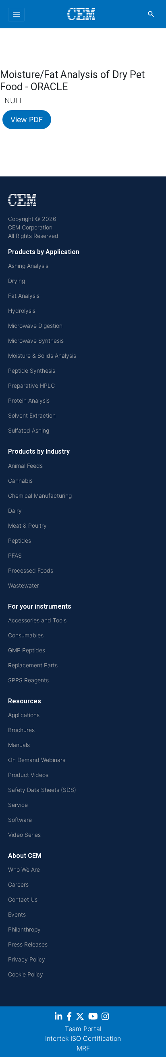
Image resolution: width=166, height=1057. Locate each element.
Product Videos (28, 774)
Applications (23, 714)
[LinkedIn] (59, 1017)
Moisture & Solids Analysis (42, 355)
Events (17, 914)
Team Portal (83, 1029)
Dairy (15, 510)
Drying (16, 280)
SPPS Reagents (28, 680)
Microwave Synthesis (36, 340)
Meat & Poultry (27, 525)
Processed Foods (30, 570)
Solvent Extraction (32, 415)
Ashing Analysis (28, 265)
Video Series (24, 834)
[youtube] (94, 1017)
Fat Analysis (23, 295)
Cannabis (20, 480)
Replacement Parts (33, 665)
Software (20, 819)
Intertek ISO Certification (83, 1038)
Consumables (26, 635)
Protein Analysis (29, 400)
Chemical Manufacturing (40, 495)
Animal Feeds (25, 465)
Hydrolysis (21, 310)
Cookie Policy (25, 974)
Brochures (21, 729)
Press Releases (28, 944)
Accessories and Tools (37, 620)
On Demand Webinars (36, 759)
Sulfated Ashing (28, 430)
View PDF (26, 119)
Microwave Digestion (35, 325)
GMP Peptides (26, 650)
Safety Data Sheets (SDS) (42, 789)
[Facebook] (70, 1017)
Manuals (19, 744)
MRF (83, 1048)
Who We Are (24, 869)
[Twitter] (81, 1017)
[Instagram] (106, 1017)
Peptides (19, 540)
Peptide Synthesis (31, 370)
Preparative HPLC (31, 385)
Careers (18, 884)
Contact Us (22, 899)
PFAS (15, 555)
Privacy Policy (26, 959)
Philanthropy (24, 929)
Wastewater (23, 585)
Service (18, 804)
